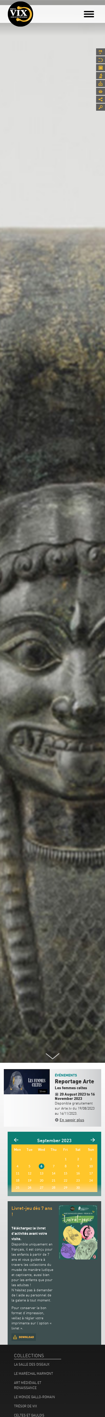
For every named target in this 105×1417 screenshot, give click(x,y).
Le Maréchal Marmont (33, 1373)
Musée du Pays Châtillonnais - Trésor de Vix (37, 11)
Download (26, 1337)
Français (100, 51)
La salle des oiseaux (31, 1364)
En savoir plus (72, 1119)
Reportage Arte (74, 1082)
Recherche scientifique (100, 75)
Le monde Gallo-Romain (34, 1397)
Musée (100, 59)
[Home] (20, 14)
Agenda (100, 67)
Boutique (100, 91)
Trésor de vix (25, 1406)
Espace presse (100, 83)
